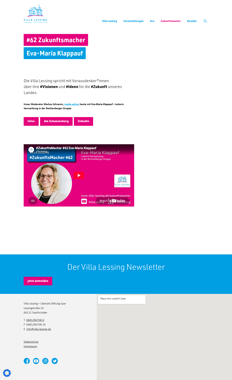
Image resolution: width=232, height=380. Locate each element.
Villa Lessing (109, 21)
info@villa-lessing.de (38, 329)
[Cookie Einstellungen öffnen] (7, 372)
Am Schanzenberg (56, 121)
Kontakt (192, 21)
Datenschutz (31, 342)
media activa (71, 104)
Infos (31, 121)
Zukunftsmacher (171, 21)
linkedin (83, 121)
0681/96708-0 (35, 320)
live (152, 21)
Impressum (30, 346)
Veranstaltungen (133, 21)
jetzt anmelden (38, 281)
